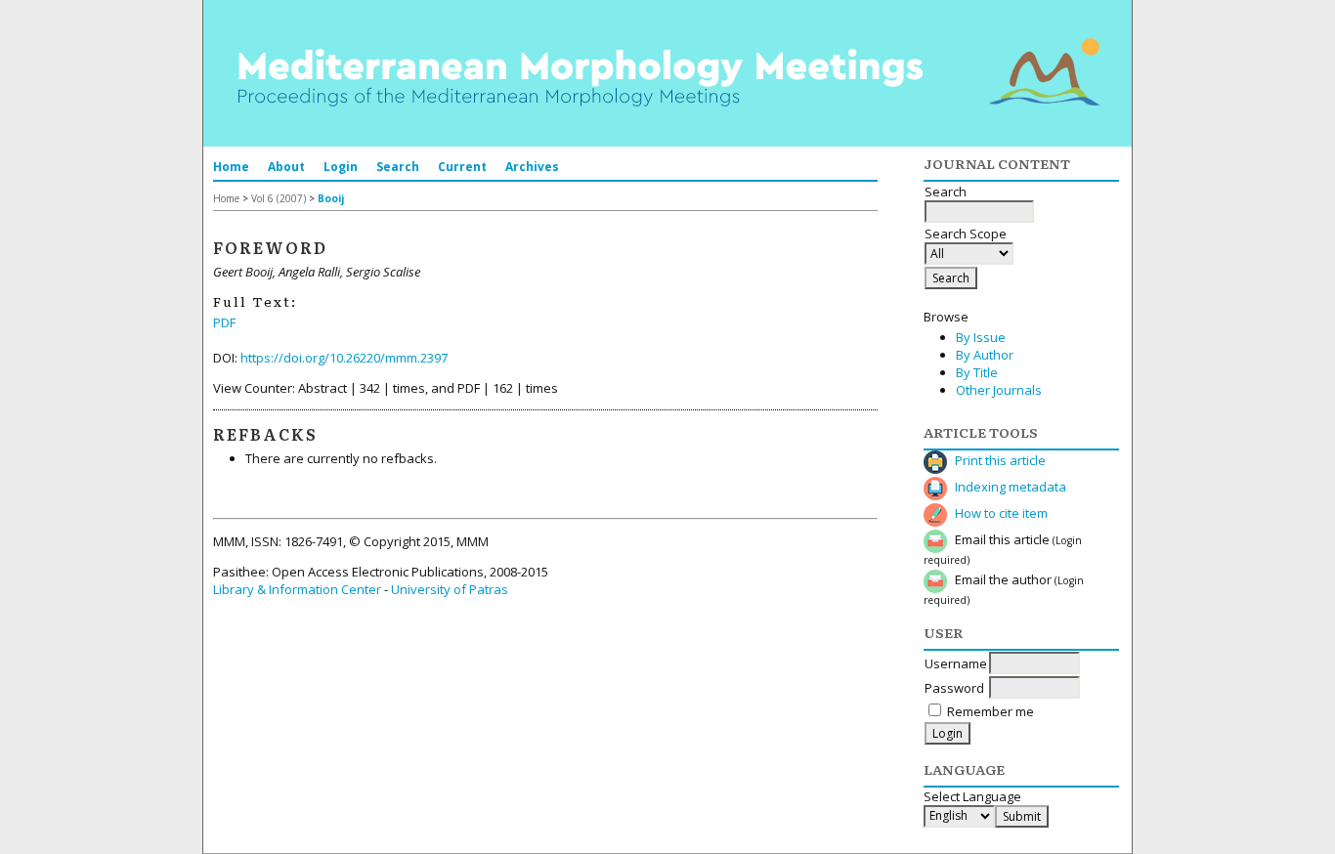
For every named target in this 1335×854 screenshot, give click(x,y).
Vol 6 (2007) (278, 198)
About (286, 166)
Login (340, 166)
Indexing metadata (1010, 486)
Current (462, 166)
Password (954, 688)
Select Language (972, 796)
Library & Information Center (297, 589)
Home (231, 166)
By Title (977, 372)
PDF (224, 322)
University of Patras (449, 589)
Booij (331, 198)
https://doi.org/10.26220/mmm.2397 (344, 357)
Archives (532, 166)
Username (956, 663)
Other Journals (999, 390)
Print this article (1000, 460)
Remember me (990, 711)
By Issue (981, 337)
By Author (984, 354)
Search (397, 166)
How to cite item (1001, 513)
